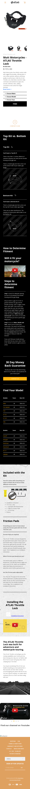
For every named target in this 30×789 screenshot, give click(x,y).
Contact (9, 748)
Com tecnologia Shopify (15, 780)
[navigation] (5, 2)
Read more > (7, 89)
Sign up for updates (15, 764)
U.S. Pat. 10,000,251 (15, 751)
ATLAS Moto (20, 778)
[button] (7, 66)
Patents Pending (15, 753)
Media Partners (19, 748)
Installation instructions (17, 616)
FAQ (19, 741)
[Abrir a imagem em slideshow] (10, 48)
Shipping (13, 741)
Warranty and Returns (15, 746)
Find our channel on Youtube (15, 725)
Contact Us (15, 378)
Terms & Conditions (15, 743)
